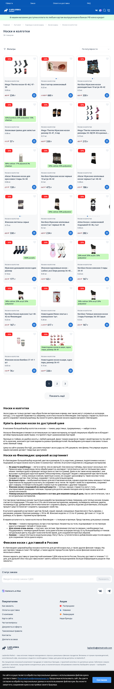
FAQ (89, 3)
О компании (7, 614)
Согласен (102, 680)
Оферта (9, 3)
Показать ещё (57, 396)
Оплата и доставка (61, 3)
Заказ (32, 3)
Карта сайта (7, 618)
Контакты (6, 635)
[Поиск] (104, 10)
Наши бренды (66, 618)
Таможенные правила (12, 631)
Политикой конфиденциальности (33, 678)
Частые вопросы (9, 623)
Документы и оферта (12, 627)
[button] (56, 78)
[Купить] (70, 95)
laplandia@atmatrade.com (99, 648)
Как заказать (8, 606)
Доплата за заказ (10, 639)
